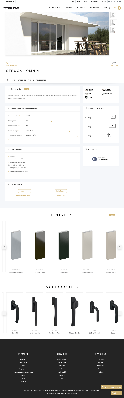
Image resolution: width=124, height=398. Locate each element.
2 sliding (88, 118)
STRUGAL (58, 393)
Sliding (115, 66)
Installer (100, 362)
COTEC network (62, 359)
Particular (101, 372)
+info (26, 89)
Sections (61, 196)
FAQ (62, 378)
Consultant (100, 365)
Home (12, 80)
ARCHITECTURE (54, 8)
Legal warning (27, 390)
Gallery (23, 365)
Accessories (41, 80)
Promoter (101, 369)
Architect (101, 359)
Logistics (62, 365)
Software (62, 369)
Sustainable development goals (23, 372)
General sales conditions (52, 390)
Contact (23, 382)
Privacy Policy (38, 390)
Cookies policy (94, 390)
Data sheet (25, 191)
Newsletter (62, 375)
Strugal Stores (62, 362)
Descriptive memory (25, 196)
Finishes (31, 80)
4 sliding (88, 136)
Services (81, 8)
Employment (23, 369)
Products (69, 8)
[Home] (12, 8)
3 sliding (88, 127)
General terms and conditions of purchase (75, 390)
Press (23, 375)
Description (16, 89)
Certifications (23, 362)
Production (94, 8)
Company (23, 359)
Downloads (21, 80)
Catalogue (60, 191)
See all (112, 215)
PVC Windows (11, 66)
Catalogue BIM (62, 372)
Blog (23, 378)
